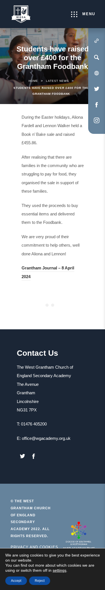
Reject (40, 581)
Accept (16, 581)
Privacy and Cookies (34, 547)
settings (59, 570)
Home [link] (33, 80)
